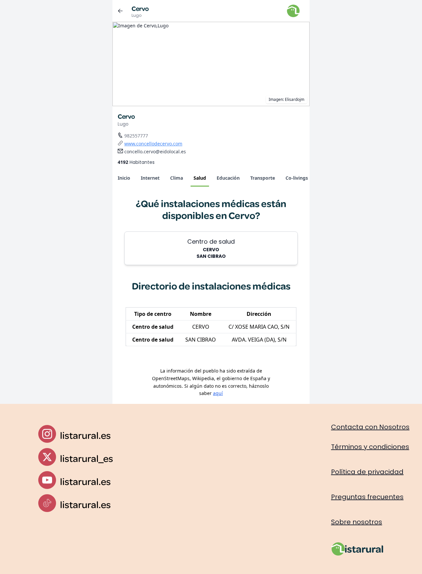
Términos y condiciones (370, 446)
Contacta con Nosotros (370, 427)
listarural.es (85, 435)
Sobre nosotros (356, 522)
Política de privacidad (367, 471)
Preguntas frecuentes (367, 496)
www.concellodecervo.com (153, 143)
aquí (218, 393)
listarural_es (86, 458)
